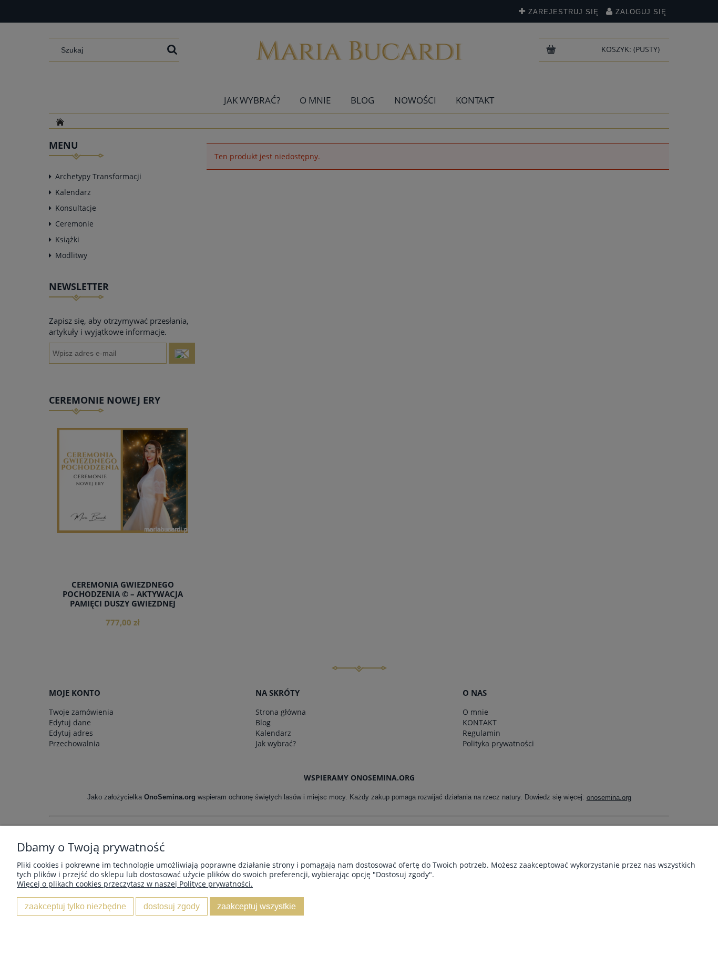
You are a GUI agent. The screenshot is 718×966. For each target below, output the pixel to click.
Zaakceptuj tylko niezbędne (75, 906)
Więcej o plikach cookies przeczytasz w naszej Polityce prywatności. (135, 884)
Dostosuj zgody (171, 906)
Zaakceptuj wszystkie (256, 906)
